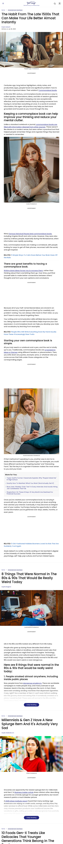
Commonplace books (48, 90)
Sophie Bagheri (6, 587)
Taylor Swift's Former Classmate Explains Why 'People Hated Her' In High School (32, 479)
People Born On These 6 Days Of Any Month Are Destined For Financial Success (30, 493)
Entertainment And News (15, 10)
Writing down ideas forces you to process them (23, 270)
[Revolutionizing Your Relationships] (31, 3)
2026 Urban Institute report (16, 801)
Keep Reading (31, 705)
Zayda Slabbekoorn (8, 733)
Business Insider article (24, 792)
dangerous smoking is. (32, 683)
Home (3, 10)
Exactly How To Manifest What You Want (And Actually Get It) (30, 483)
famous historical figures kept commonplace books (30, 233)
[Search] (54, 3)
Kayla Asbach (6, 27)
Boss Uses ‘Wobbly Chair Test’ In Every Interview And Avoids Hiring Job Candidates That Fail (32, 487)
